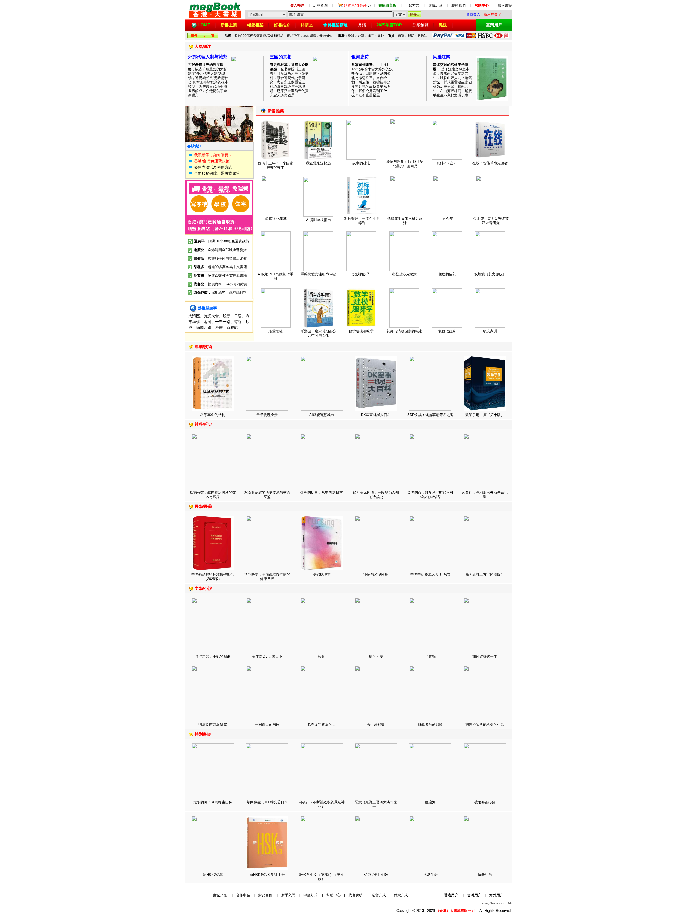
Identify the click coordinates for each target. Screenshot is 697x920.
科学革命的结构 (212, 415)
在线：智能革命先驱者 (490, 163)
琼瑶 (238, 322)
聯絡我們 (458, 5)
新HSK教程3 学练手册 (267, 875)
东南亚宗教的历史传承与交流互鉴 (267, 494)
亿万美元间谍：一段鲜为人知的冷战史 (376, 494)
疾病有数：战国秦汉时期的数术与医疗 (213, 494)
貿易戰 (232, 327)
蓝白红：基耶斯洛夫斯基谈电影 (485, 494)
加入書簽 (505, 5)
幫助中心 (333, 895)
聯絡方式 (310, 895)
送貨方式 (379, 895)
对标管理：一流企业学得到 (362, 221)
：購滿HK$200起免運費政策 (221, 241)
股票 (226, 316)
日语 (238, 316)
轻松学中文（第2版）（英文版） (321, 877)
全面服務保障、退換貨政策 (217, 173)
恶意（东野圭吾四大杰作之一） (376, 804)
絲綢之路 (203, 327)
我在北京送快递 (318, 163)
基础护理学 (322, 574)
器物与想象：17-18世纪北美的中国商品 (404, 164)
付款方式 (412, 5)
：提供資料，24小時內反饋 (225, 284)
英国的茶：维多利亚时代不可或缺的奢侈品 (430, 494)
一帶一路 (222, 322)
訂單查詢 (320, 5)
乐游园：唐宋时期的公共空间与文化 (318, 333)
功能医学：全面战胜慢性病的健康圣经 (267, 576)
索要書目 (265, 895)
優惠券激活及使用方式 (213, 167)
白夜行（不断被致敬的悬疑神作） (322, 804)
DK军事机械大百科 (376, 415)
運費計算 (435, 5)
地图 (207, 322)
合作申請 (243, 895)
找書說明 (355, 895)
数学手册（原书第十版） (484, 415)
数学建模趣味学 (361, 331)
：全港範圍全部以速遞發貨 (220, 250)
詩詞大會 (211, 316)
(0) (357, 5)
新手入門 (288, 895)
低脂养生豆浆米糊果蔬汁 (405, 221)
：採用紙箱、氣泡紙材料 (227, 292)
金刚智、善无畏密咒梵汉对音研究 (491, 221)
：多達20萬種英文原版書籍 (220, 275)
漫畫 (219, 327)
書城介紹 (220, 895)
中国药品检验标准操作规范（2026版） (212, 576)
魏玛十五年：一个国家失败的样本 (275, 165)
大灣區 (194, 316)
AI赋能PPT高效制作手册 (275, 276)
